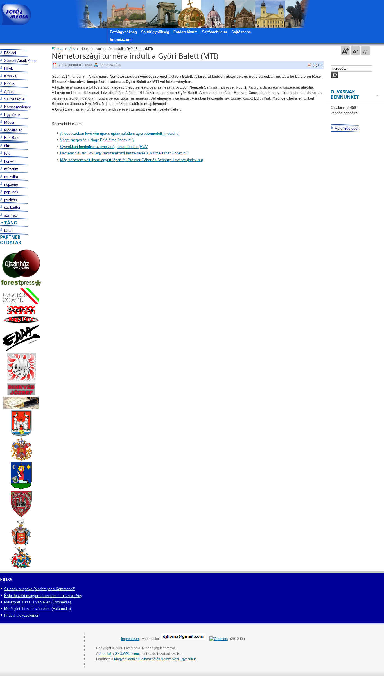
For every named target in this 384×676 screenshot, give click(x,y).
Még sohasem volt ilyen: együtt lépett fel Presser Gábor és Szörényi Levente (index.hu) (131, 160)
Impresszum (130, 639)
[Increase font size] (345, 50)
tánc (72, 49)
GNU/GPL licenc (127, 654)
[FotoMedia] (15, 14)
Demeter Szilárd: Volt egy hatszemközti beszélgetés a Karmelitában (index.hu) (124, 153)
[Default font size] (355, 50)
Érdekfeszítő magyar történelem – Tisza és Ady (43, 596)
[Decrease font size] (365, 50)
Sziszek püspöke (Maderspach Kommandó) (39, 589)
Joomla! (105, 654)
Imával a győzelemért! (22, 615)
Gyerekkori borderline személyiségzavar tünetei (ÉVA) (104, 147)
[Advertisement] (354, 353)
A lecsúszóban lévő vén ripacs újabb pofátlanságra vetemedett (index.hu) (119, 133)
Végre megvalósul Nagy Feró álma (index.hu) (97, 140)
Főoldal (57, 49)
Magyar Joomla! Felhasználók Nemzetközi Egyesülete (155, 659)
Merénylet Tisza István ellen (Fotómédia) (37, 602)
